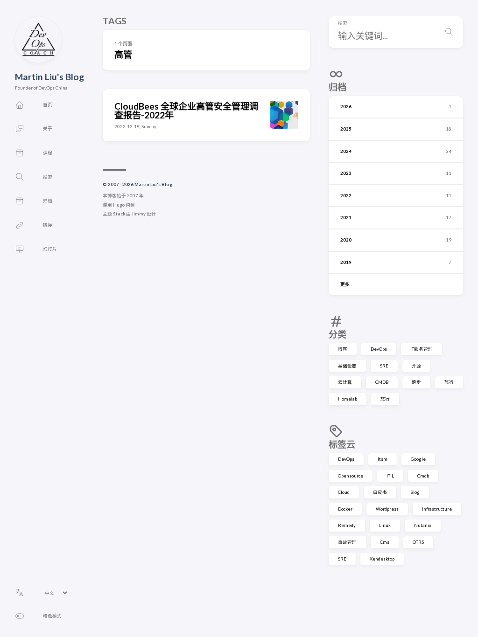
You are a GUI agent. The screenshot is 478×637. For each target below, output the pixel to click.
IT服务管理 (421, 349)
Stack (119, 213)
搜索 (342, 23)
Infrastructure (437, 509)
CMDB (381, 382)
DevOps (379, 349)
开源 (416, 365)
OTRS (418, 542)
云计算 (345, 382)
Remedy (347, 525)
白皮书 (380, 492)
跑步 (416, 382)
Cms (384, 542)
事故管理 (347, 542)
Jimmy (139, 213)
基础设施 (347, 365)
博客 (342, 349)
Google (418, 459)
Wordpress (387, 509)
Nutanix (422, 525)
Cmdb (423, 475)
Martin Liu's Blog (49, 76)
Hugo (119, 205)
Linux (385, 525)
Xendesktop (382, 558)
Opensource (350, 475)
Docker (345, 509)
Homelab (347, 399)
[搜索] (449, 32)
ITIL (390, 475)
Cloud (344, 492)
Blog (415, 492)
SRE (384, 365)
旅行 (449, 382)
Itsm (382, 459)
